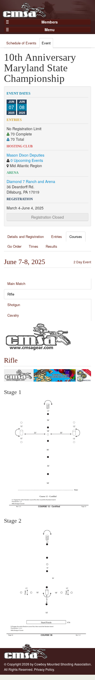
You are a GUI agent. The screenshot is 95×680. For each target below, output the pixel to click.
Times (33, 246)
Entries (56, 236)
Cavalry (13, 315)
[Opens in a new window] (38, 336)
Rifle (10, 294)
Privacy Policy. (44, 669)
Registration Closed (47, 217)
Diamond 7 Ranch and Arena (31, 181)
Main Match (16, 283)
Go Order (14, 246)
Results (51, 246)
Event (46, 42)
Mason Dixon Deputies (25, 155)
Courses (75, 236)
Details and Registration (25, 236)
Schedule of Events (21, 42)
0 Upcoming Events (27, 160)
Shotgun (13, 304)
